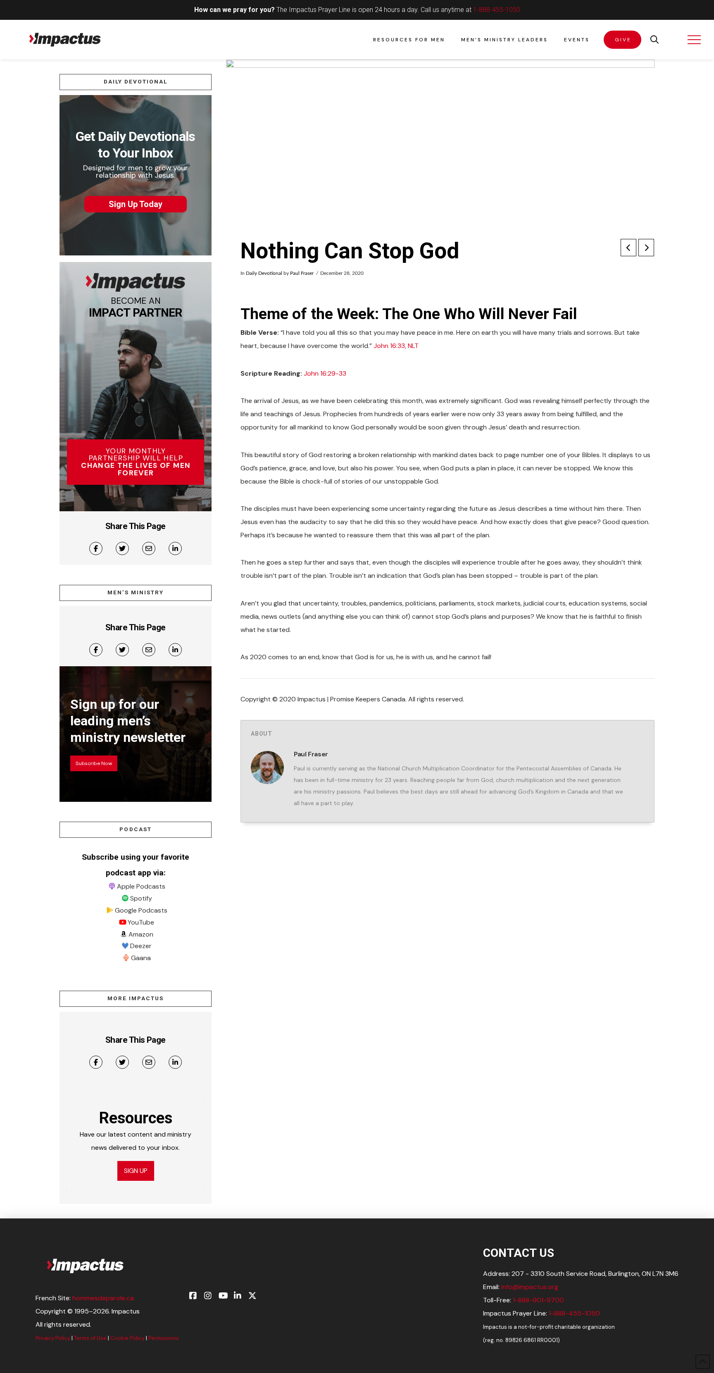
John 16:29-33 (325, 373)
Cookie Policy (127, 1338)
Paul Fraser (302, 273)
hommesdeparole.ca (103, 1298)
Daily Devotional (264, 273)
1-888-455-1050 (496, 10)
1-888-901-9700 (538, 1300)
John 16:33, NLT (396, 345)
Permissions (163, 1338)
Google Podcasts (141, 910)
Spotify (141, 898)
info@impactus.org (529, 1286)
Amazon (141, 934)
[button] (654, 39)
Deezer (141, 946)
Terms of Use (90, 1338)
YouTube (141, 922)
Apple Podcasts (141, 886)
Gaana (141, 957)
